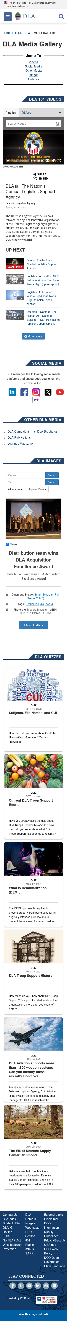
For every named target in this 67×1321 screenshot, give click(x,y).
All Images (14, 489)
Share (13, 544)
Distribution (32, 604)
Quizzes (33, 79)
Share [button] (41, 174)
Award (49, 604)
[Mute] (53, 161)
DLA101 (27, 112)
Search (52, 475)
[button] (17, 6)
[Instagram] (46, 1286)
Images (33, 75)
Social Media (33, 66)
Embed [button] (43, 178)
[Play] (7, 161)
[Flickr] (54, 1286)
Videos (33, 62)
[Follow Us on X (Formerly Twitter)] (21, 1286)
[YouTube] (29, 1286)
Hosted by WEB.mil (18, 1298)
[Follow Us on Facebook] (12, 1286)
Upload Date (37, 489)
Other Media (33, 70)
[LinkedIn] (37, 1286)
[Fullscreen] (59, 161)
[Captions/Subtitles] (47, 161)
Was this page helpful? (33, 1314)
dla (42, 604)
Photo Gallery (33, 625)
